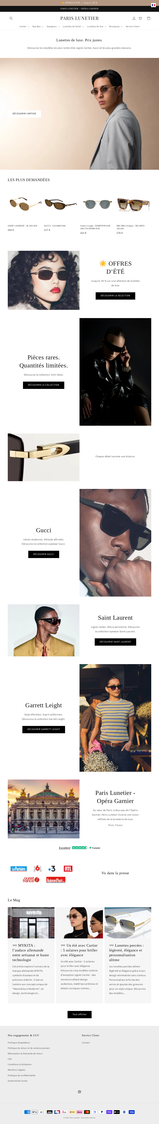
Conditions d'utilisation (20, 1064)
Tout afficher (80, 1014)
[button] (11, 18)
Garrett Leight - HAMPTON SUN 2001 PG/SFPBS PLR (95, 227)
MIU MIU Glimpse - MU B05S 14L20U (131, 227)
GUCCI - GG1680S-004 (55, 226)
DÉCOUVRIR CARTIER (24, 113)
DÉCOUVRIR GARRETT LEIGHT (43, 729)
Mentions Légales (16, 1070)
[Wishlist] (140, 18)
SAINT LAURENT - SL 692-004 (22, 226)
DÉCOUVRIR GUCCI (43, 554)
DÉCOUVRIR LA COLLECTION (43, 385)
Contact (86, 1042)
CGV (10, 1059)
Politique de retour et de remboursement (29, 1048)
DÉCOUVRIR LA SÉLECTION (115, 295)
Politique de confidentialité (21, 1075)
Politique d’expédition (19, 1042)
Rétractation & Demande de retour (25, 1053)
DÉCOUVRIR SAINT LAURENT (115, 641)
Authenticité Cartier (18, 1081)
